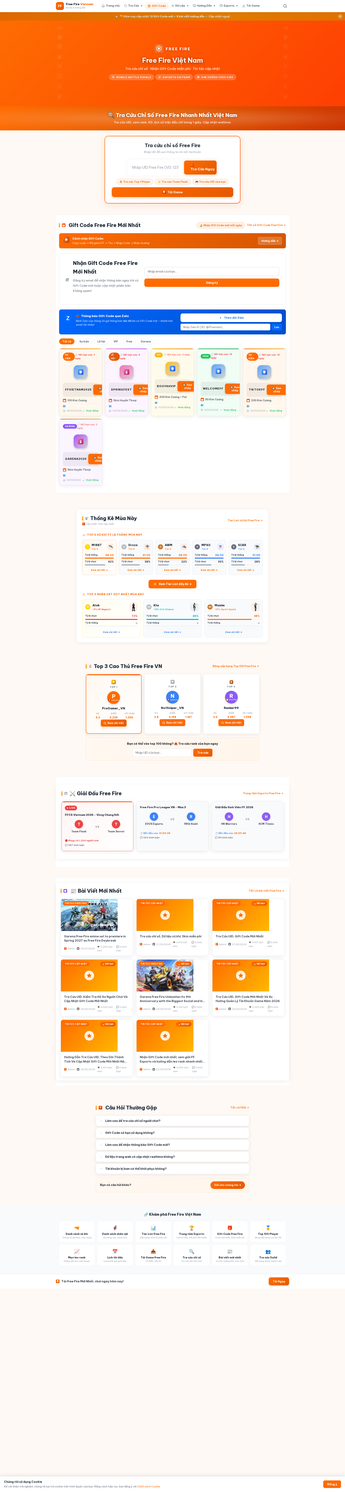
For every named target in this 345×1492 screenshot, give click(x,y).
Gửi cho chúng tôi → (227, 1185)
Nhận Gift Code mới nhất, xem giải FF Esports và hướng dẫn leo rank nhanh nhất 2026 (171, 1061)
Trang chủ (113, 5)
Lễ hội (101, 341)
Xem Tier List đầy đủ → (175, 584)
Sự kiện (84, 341)
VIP (116, 341)
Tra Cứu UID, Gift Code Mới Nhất (240, 936)
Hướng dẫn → (270, 240)
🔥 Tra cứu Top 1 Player (134, 181)
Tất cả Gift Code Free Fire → (266, 225)
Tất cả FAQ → (239, 1107)
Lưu (276, 327)
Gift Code (159, 5)
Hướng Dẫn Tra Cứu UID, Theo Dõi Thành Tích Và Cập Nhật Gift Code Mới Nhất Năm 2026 (95, 1061)
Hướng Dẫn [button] (204, 5)
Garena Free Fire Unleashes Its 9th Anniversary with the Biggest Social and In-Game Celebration (172, 1001)
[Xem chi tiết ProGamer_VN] (113, 704)
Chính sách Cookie (148, 1486)
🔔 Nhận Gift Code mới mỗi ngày (221, 225)
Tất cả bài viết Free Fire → (266, 890)
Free (129, 341)
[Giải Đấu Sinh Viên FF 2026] (247, 826)
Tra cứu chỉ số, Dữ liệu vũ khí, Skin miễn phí (170, 936)
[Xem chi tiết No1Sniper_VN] (172, 704)
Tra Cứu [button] (133, 5)
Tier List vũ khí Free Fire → (245, 520)
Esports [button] (229, 5)
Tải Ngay (279, 1281)
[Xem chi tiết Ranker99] (231, 704)
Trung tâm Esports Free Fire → (263, 793)
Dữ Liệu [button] (180, 5)
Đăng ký (212, 283)
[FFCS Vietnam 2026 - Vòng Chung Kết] (97, 826)
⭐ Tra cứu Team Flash (173, 181)
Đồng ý (332, 1484)
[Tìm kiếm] (285, 6)
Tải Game (253, 5)
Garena (146, 341)
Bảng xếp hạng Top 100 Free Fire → (236, 666)
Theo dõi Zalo (232, 317)
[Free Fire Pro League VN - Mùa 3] (172, 826)
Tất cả (66, 341)
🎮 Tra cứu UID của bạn (210, 181)
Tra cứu (202, 752)
